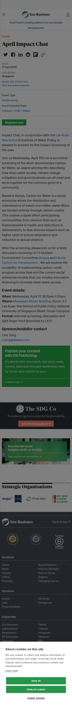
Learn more (11, 670)
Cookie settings (36, 698)
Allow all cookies (35, 689)
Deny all (36, 681)
